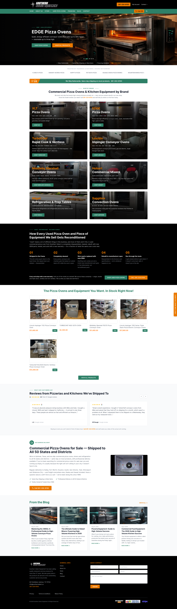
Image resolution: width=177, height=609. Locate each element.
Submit (95, 586)
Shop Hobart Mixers (112, 45)
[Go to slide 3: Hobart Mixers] (88, 58)
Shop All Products (135, 45)
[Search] (147, 11)
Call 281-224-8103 (138, 277)
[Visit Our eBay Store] (132, 601)
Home (31, 11)
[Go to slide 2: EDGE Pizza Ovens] (85, 58)
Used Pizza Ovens (59, 11)
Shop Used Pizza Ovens (116, 277)
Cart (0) (140, 11)
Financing (71, 11)
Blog (79, 11)
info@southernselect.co (37, 584)
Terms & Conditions (44, 593)
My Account (135, 4)
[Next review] (146, 396)
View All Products (88, 377)
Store (47, 11)
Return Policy (59, 593)
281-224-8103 (123, 4)
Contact (143, 4)
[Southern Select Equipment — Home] (44, 4)
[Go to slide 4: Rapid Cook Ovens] (91, 58)
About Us (39, 11)
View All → (143, 503)
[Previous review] (141, 396)
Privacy (32, 593)
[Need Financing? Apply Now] (119, 601)
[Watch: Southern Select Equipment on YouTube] (129, 465)
